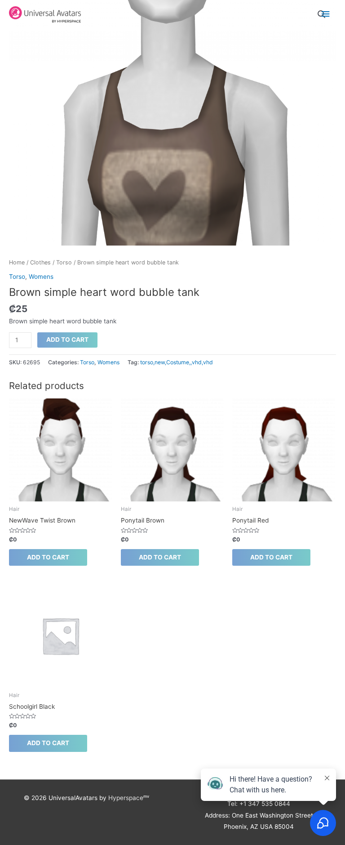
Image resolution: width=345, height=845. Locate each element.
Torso (64, 262)
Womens (41, 276)
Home (17, 262)
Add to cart (67, 339)
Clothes (40, 262)
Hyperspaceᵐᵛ (128, 797)
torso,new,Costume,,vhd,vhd (176, 362)
